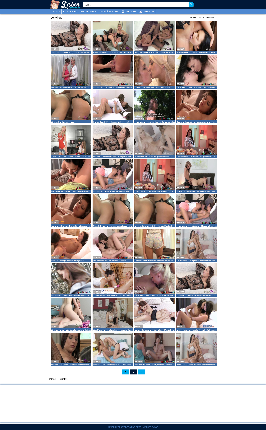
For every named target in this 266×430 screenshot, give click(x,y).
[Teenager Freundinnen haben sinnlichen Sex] (196, 105)
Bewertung (210, 17)
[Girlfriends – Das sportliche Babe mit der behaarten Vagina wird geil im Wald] (71, 278)
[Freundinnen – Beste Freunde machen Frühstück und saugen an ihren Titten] (154, 174)
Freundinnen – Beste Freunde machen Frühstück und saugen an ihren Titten (167, 191)
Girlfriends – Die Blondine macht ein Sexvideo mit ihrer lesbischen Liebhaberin (169, 295)
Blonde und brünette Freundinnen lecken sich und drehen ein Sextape (164, 260)
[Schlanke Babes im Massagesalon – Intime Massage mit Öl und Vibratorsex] (113, 278)
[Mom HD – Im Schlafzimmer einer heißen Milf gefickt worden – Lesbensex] (113, 348)
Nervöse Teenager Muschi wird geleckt (67, 260)
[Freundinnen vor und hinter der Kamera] (113, 244)
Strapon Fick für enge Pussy (63, 122)
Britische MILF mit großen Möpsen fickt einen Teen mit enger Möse (205, 260)
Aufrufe (201, 17)
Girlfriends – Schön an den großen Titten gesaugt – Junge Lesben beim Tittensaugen (212, 87)
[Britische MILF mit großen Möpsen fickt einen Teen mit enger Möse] (196, 244)
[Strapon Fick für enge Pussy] (71, 105)
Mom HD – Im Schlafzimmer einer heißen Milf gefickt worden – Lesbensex (125, 364)
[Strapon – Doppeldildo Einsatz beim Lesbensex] (71, 348)
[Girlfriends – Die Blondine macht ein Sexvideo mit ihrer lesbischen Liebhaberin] (154, 278)
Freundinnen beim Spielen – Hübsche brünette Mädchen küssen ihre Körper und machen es (216, 226)
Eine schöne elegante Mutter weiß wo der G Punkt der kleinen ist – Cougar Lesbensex (171, 87)
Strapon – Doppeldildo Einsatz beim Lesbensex (71, 364)
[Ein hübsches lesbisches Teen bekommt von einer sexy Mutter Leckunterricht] (196, 36)
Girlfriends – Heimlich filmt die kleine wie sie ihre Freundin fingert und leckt (125, 87)
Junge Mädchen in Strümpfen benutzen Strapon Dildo (158, 52)
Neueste (193, 17)
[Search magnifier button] (191, 4)
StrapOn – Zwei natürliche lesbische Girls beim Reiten (74, 330)
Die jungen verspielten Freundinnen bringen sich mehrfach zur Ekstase (81, 191)
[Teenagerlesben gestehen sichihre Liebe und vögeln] (71, 209)
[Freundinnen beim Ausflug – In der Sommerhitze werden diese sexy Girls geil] (154, 105)
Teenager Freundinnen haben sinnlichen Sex (195, 122)
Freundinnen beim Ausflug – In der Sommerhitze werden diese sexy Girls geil (167, 122)
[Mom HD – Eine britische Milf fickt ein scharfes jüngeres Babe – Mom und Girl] (196, 348)
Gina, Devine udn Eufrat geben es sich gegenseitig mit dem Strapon (79, 52)
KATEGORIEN (70, 11)
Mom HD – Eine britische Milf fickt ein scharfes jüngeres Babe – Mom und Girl (210, 364)
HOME (56, 11)
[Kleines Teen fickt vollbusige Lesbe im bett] (113, 105)
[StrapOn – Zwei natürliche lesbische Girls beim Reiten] (71, 313)
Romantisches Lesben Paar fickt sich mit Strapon (197, 191)
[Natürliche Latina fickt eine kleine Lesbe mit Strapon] (113, 209)
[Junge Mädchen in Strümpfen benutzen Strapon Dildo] (154, 36)
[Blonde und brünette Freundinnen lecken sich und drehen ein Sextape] (154, 244)
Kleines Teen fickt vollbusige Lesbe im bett (111, 122)
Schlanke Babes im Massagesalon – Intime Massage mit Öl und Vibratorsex (125, 295)
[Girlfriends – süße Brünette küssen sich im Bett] (113, 174)
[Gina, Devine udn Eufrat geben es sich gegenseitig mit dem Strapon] (71, 36)
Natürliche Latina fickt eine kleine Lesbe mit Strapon (115, 226)
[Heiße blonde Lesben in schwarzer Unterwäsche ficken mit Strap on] (113, 36)
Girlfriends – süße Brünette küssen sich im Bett (113, 191)
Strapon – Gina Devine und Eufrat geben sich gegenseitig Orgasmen (122, 156)
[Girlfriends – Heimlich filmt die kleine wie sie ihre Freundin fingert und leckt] (113, 70)
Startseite (53, 378)
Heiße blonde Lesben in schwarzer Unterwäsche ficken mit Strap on (122, 52)
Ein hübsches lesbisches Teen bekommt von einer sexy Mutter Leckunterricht (210, 52)
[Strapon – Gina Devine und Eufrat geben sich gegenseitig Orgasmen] (113, 140)
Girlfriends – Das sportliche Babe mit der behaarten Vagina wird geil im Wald (84, 295)
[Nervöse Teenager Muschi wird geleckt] (71, 244)
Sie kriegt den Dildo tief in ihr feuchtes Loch (153, 226)
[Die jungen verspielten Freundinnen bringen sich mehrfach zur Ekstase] (71, 174)
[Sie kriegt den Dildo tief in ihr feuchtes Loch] (154, 209)
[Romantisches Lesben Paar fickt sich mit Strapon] (196, 174)
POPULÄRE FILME (109, 11)
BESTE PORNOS (88, 11)
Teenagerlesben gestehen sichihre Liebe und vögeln (73, 226)
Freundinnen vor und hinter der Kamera (110, 260)
